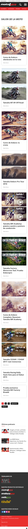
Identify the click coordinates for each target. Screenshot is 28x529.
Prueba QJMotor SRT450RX (14, 1)
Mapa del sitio (4, 522)
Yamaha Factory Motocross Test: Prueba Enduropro (13, 270)
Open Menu (25, 4)
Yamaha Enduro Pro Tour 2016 (13, 182)
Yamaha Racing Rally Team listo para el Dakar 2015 (13, 374)
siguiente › (14, 403)
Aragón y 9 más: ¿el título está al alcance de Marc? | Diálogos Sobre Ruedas (18, 432)
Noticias (24, 8)
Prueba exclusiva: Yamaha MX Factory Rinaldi (11, 390)
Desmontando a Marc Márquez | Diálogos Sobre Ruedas (18, 450)
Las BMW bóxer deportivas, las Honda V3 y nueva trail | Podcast (18, 441)
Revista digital (4, 526)
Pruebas (18, 8)
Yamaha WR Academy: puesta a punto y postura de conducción (14, 226)
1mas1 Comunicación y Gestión (12, 518)
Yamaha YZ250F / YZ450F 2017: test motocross (13, 360)
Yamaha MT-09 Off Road (13, 102)
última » (4, 406)
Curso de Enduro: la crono (11, 143)
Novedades (11, 8)
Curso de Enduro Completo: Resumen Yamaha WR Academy (12, 317)
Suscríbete (3, 8)
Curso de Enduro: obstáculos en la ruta (12, 58)
